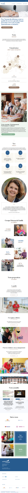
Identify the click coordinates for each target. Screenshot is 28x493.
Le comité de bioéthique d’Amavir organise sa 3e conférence (20, 403)
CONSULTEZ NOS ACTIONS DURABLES (7, 134)
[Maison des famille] (4, 488)
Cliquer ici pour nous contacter (6, 468)
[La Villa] (11, 488)
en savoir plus (13, 355)
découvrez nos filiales (13, 87)
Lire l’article (8, 410)
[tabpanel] (14, 380)
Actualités (16, 476)
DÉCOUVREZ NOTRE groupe (6, 27)
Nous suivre (3, 476)
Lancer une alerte (17, 479)
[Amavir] (17, 488)
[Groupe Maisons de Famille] (6, 462)
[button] (0, 400)
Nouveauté (20, 400)
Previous (2, 380)
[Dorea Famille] (24, 488)
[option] (8, 401)
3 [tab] (13, 382)
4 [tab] (14, 382)
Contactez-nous (4, 479)
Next (25, 380)
